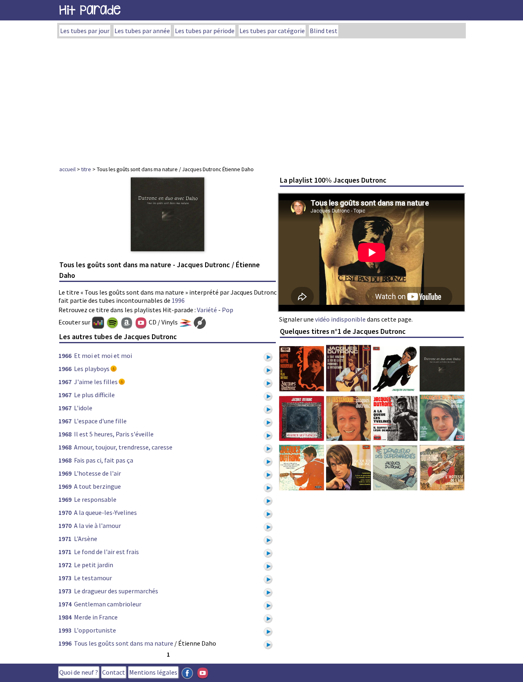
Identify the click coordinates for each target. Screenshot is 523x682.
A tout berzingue (97, 486)
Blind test (323, 31)
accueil (67, 169)
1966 (65, 355)
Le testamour (93, 578)
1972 (65, 565)
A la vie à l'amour (97, 525)
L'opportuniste (95, 630)
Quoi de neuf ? (78, 672)
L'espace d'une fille (100, 421)
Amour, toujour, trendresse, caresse (123, 447)
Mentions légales (153, 672)
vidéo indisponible (340, 319)
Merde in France (96, 617)
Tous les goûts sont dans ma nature (123, 643)
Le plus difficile (94, 395)
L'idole (83, 408)
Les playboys (92, 368)
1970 (65, 512)
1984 (65, 617)
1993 (65, 630)
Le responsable (95, 499)
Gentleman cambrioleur (107, 604)
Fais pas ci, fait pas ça (103, 460)
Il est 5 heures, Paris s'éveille (114, 434)
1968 (65, 434)
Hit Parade (90, 10)
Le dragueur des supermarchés (116, 591)
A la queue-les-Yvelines (105, 512)
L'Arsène (85, 538)
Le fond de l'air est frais (106, 552)
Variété (207, 310)
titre (86, 169)
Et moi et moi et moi (103, 355)
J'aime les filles (96, 382)
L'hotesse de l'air (97, 473)
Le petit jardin (93, 565)
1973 (65, 578)
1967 (65, 382)
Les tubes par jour (85, 31)
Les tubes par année (142, 31)
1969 (65, 473)
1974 (65, 604)
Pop (227, 310)
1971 (65, 538)
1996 (178, 300)
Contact (113, 672)
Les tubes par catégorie (272, 31)
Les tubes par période (205, 31)
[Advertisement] (261, 99)
